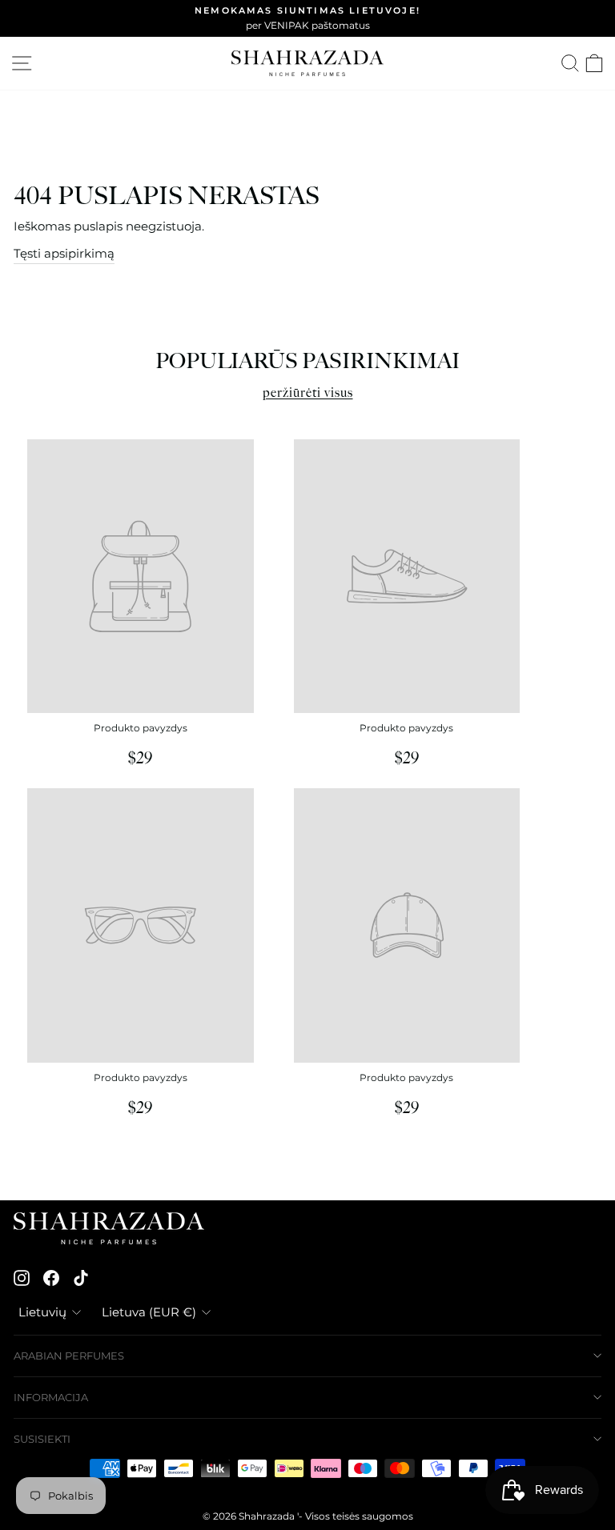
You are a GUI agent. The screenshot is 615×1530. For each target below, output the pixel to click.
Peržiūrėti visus (308, 393)
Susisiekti (42, 1438)
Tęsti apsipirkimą (64, 253)
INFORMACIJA (51, 1397)
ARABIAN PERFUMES (69, 1355)
